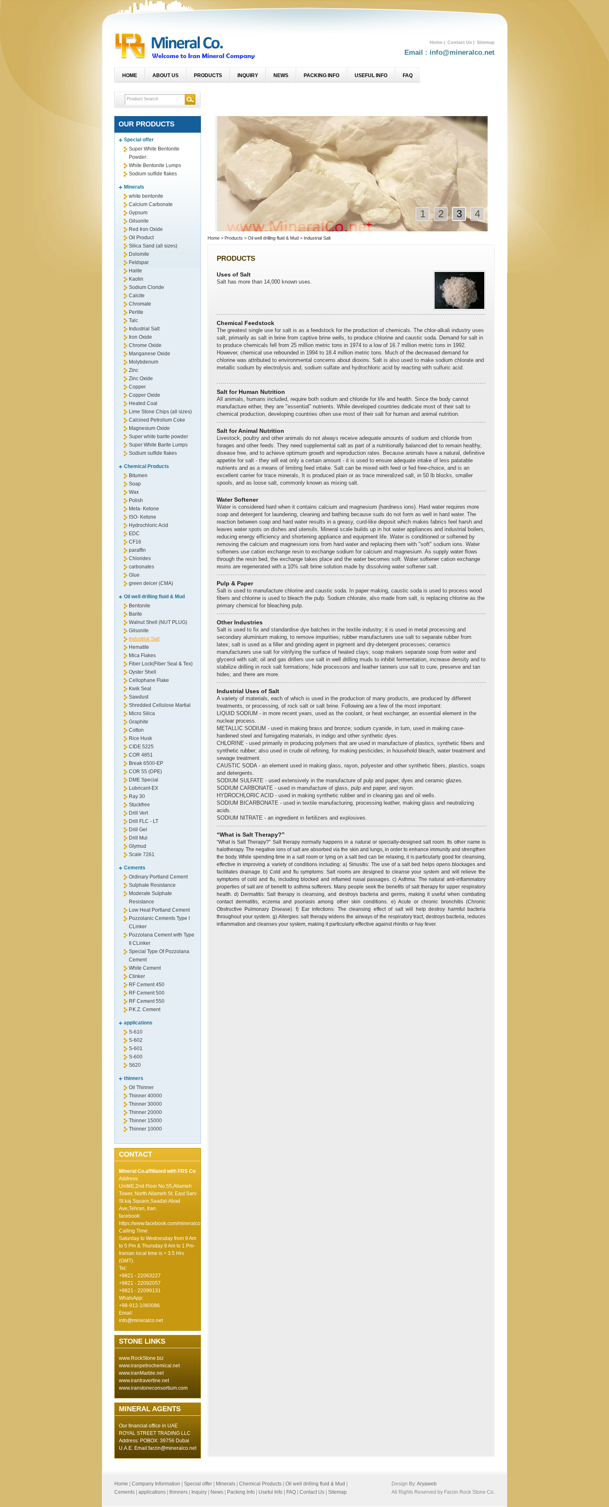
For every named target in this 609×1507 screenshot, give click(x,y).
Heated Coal (143, 403)
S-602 (136, 1040)
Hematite (139, 647)
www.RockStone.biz (141, 1358)
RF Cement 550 (146, 1001)
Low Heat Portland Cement (159, 910)
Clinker (137, 976)
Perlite (136, 312)
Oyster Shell (142, 672)
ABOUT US (165, 75)
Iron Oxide (140, 337)
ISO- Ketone (142, 517)
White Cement (145, 968)
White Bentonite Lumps (155, 165)
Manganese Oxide (149, 354)
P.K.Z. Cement (144, 1009)
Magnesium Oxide (149, 428)
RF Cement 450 (146, 985)
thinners (133, 1078)
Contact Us (459, 42)
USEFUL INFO (371, 75)
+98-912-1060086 (139, 1305)
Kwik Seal (140, 689)
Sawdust (138, 697)
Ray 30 (137, 796)
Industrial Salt (144, 329)
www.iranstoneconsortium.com (153, 1388)
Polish (136, 500)
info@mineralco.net (141, 1320)
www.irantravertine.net (144, 1380)
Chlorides (140, 558)
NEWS (280, 75)
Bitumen (138, 475)
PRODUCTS (208, 75)
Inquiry (199, 1492)
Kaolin (136, 279)
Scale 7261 (142, 854)
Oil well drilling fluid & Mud (154, 596)
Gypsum (138, 213)
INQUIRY (247, 75)
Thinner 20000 (145, 1112)
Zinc (133, 370)
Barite (135, 614)
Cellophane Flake (149, 680)
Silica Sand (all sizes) (153, 246)
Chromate (140, 304)
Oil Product (141, 237)
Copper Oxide (144, 395)
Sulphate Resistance (152, 885)
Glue (134, 575)
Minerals (134, 187)
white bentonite (146, 196)
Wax (134, 492)
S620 (135, 1065)
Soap (135, 484)
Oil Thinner (141, 1087)
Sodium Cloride (146, 287)
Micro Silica (142, 713)
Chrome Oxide (145, 345)
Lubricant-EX (143, 788)
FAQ (408, 75)
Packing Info (241, 1492)
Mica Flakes (142, 655)
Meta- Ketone (144, 509)
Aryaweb (427, 1484)
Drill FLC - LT (143, 821)
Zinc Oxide (141, 378)
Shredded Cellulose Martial (160, 705)
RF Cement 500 (146, 993)
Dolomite (139, 254)
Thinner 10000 (145, 1129)
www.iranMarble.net (141, 1373)
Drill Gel (138, 829)
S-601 (136, 1048)
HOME (129, 75)
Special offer (139, 140)
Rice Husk (140, 738)
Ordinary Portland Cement (158, 877)
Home (436, 42)
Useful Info (271, 1492)
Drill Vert (138, 813)
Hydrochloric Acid (148, 525)
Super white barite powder (158, 436)
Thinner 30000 (145, 1104)
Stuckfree (139, 805)
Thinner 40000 (145, 1096)
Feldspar (139, 262)
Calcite (137, 295)
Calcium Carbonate (151, 204)
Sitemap (486, 42)
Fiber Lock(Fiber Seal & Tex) (161, 664)
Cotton (136, 730)
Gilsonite (139, 221)
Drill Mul (138, 838)
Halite (135, 271)
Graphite (138, 722)
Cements (134, 868)
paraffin (137, 550)
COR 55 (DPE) (145, 771)
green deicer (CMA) (151, 583)
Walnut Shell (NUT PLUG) (158, 622)
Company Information (156, 1484)
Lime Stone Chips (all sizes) (160, 412)
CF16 (135, 542)
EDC (134, 533)
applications (138, 1023)
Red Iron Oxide (146, 229)
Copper (137, 387)
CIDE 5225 (141, 747)
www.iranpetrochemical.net (149, 1366)
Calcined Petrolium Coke (157, 420)
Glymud (137, 846)
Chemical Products (146, 466)
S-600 (136, 1057)
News (216, 1492)
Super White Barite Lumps (158, 445)
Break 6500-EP (146, 763)
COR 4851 (141, 755)
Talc (133, 320)
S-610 (136, 1032)
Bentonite (139, 606)
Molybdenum (143, 362)
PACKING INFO (321, 75)
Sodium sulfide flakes (153, 174)
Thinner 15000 (145, 1121)
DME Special (143, 780)
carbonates (141, 567)
